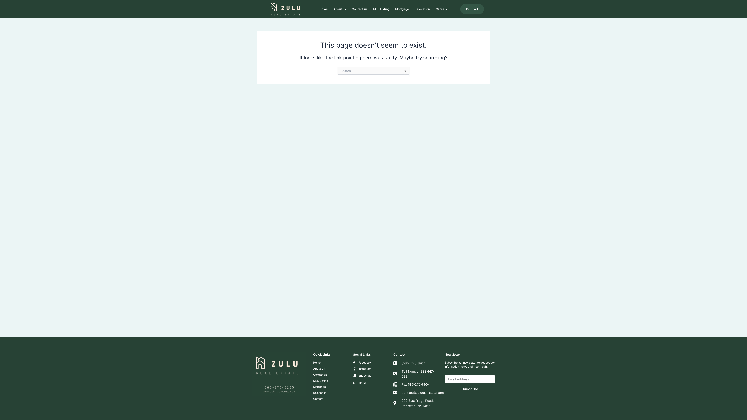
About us (339, 9)
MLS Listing (381, 9)
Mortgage (402, 9)
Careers (441, 9)
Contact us (359, 9)
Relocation (422, 9)
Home (323, 9)
